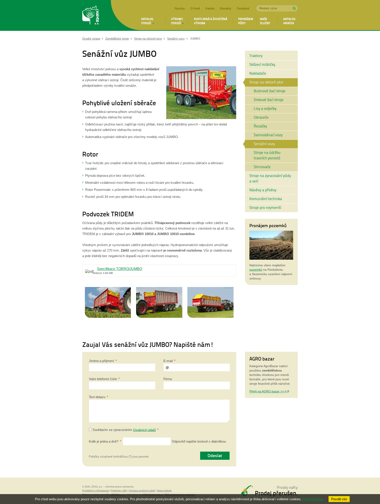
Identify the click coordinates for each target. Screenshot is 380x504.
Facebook (243, 8)
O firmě (195, 8)
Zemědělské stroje (117, 38)
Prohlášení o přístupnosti (95, 490)
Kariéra (209, 8)
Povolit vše (339, 499)
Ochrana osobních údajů (142, 490)
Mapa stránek (164, 490)
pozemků (255, 269)
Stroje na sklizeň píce (148, 38)
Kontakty (225, 8)
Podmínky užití (119, 490)
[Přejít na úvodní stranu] (90, 15)
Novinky (180, 8)
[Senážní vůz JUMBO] (108, 289)
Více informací (312, 499)
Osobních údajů (144, 430)
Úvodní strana (91, 38)
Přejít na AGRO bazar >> (267, 391)
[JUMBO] (201, 118)
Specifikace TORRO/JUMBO (119, 269)
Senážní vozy (176, 38)
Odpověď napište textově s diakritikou (157, 441)
